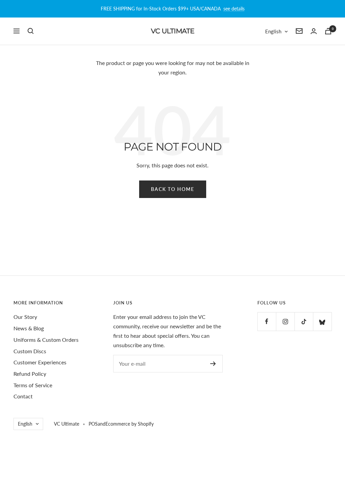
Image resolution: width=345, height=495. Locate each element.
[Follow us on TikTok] (303, 321)
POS (93, 424)
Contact (23, 396)
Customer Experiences (39, 362)
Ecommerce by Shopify (129, 424)
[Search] (31, 31)
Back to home (172, 189)
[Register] (213, 363)
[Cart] (328, 31)
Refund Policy (29, 373)
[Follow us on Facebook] (266, 321)
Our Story (25, 317)
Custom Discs (29, 351)
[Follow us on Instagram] (285, 321)
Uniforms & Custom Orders (46, 339)
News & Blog (28, 328)
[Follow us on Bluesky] (322, 321)
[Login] (314, 31)
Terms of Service (32, 385)
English (273, 31)
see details (234, 8)
